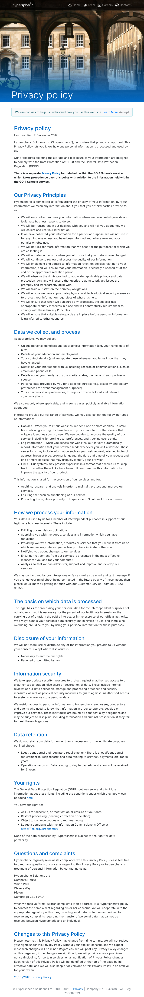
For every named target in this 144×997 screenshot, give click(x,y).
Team (91, 5)
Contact (124, 5)
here (30, 798)
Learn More (110, 112)
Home (76, 5)
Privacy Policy (50, 173)
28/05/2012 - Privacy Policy (32, 977)
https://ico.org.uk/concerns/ (39, 829)
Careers (107, 5)
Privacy (78, 989)
